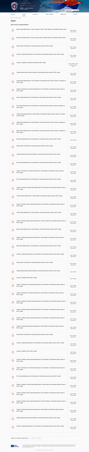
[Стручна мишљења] (78, 1)
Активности (35, 14)
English (72, 0)
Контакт (75, 14)
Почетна (13, 14)
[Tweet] (32, 438)
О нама (23, 14)
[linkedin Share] (40, 438)
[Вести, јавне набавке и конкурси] (76, 1)
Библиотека (63, 14)
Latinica (67, 0)
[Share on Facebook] (30, 438)
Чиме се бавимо (49, 14)
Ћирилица (62, 0)
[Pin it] (37, 438)
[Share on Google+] (35, 438)
